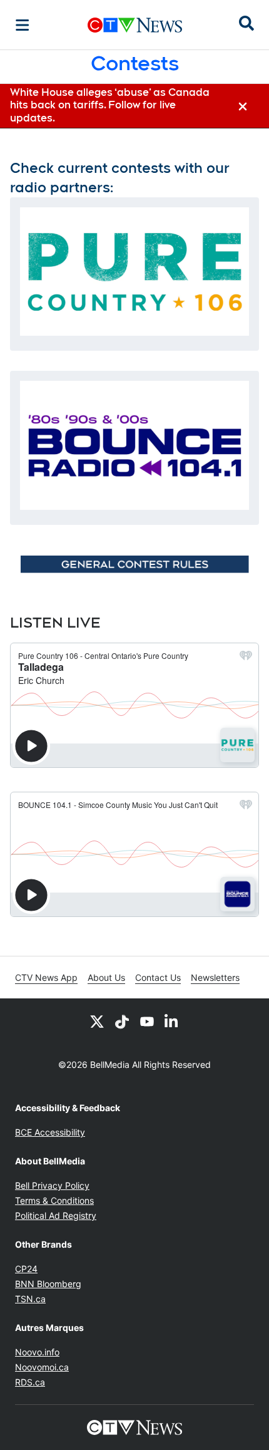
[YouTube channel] (147, 1020)
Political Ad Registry (55, 1215)
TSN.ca (30, 1298)
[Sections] (22, 25)
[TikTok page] (121, 1020)
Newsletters (215, 977)
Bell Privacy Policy (52, 1185)
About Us (106, 977)
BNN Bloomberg (48, 1283)
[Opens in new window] (134, 271)
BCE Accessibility (50, 1132)
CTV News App (46, 977)
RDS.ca (30, 1382)
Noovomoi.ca (42, 1367)
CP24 (26, 1268)
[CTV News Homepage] (135, 25)
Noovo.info (37, 1352)
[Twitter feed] (96, 1020)
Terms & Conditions (54, 1200)
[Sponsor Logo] (134, 564)
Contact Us (158, 977)
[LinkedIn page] (172, 1020)
